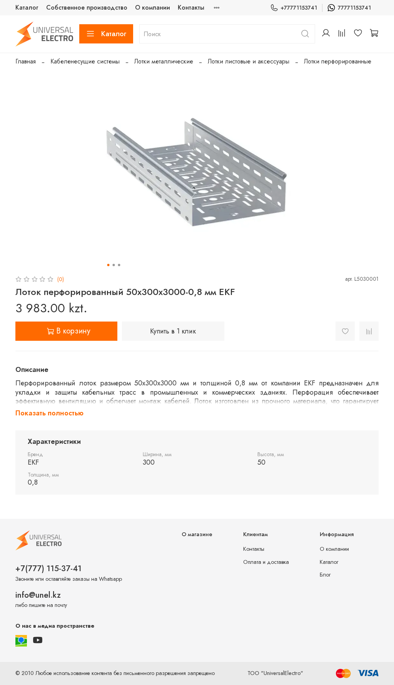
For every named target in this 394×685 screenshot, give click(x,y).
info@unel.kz (38, 595)
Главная (25, 61)
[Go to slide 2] (114, 265)
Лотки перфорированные (337, 61)
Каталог (26, 7)
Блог (325, 574)
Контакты (191, 7)
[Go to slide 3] (119, 265)
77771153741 (354, 8)
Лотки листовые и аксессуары (248, 61)
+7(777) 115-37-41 (48, 568)
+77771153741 (298, 8)
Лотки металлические (163, 61)
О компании (152, 7)
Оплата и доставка (266, 562)
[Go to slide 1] (108, 265)
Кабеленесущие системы (85, 61)
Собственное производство (86, 7)
